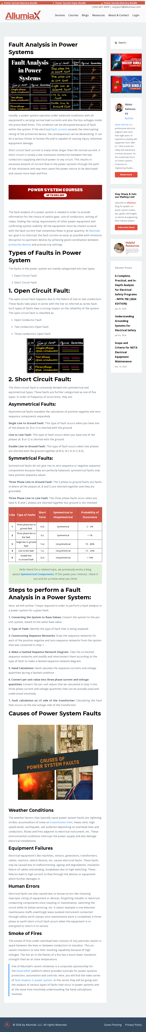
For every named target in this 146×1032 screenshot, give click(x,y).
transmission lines (61, 822)
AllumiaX (94, 230)
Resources (98, 15)
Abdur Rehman (122, 124)
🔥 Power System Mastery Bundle (92, 2)
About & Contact (118, 15)
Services (60, 15)
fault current (59, 129)
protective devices (20, 244)
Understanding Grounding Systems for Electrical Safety (125, 323)
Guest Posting (113, 1024)
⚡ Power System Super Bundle (42, 2)
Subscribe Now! (126, 227)
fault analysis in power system (33, 980)
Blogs (85, 15)
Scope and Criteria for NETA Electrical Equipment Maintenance (126, 352)
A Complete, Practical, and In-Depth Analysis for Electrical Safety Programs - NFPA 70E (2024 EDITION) (126, 289)
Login (135, 15)
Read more (126, 174)
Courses (73, 15)
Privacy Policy (133, 1024)
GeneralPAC (23, 971)
